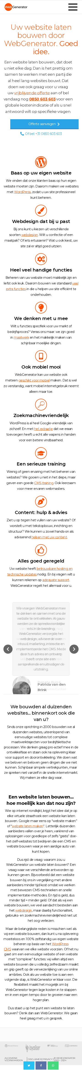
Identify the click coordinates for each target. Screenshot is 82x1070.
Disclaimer (34, 1059)
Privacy (47, 1059)
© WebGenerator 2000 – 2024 (64, 1059)
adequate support (55, 580)
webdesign (29, 235)
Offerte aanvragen (42, 124)
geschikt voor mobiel (34, 380)
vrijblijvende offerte (32, 93)
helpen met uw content (49, 537)
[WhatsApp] (53, 1065)
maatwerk (21, 337)
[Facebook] (41, 1065)
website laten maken (27, 826)
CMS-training (43, 483)
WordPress (22, 192)
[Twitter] (28, 1065)
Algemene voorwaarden (14, 1059)
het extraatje (43, 429)
